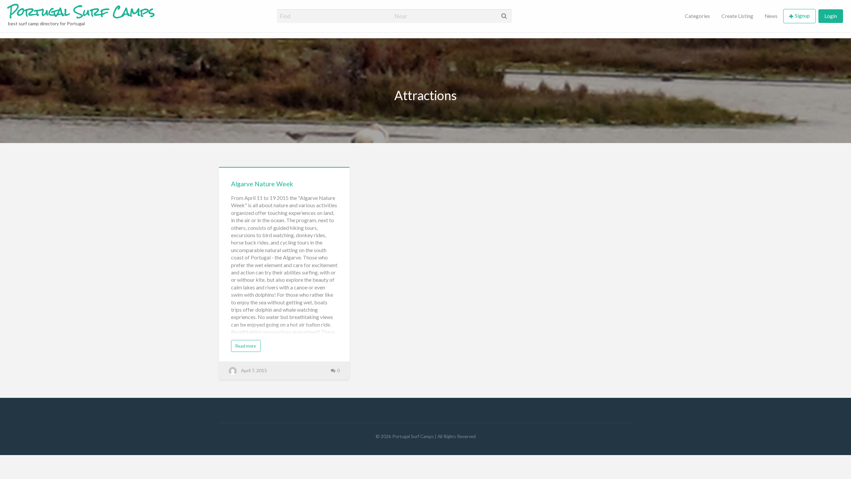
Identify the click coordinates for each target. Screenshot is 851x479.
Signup (802, 16)
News (771, 16)
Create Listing (737, 16)
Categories (697, 16)
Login (830, 16)
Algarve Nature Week (262, 184)
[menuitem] (697, 16)
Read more (245, 346)
